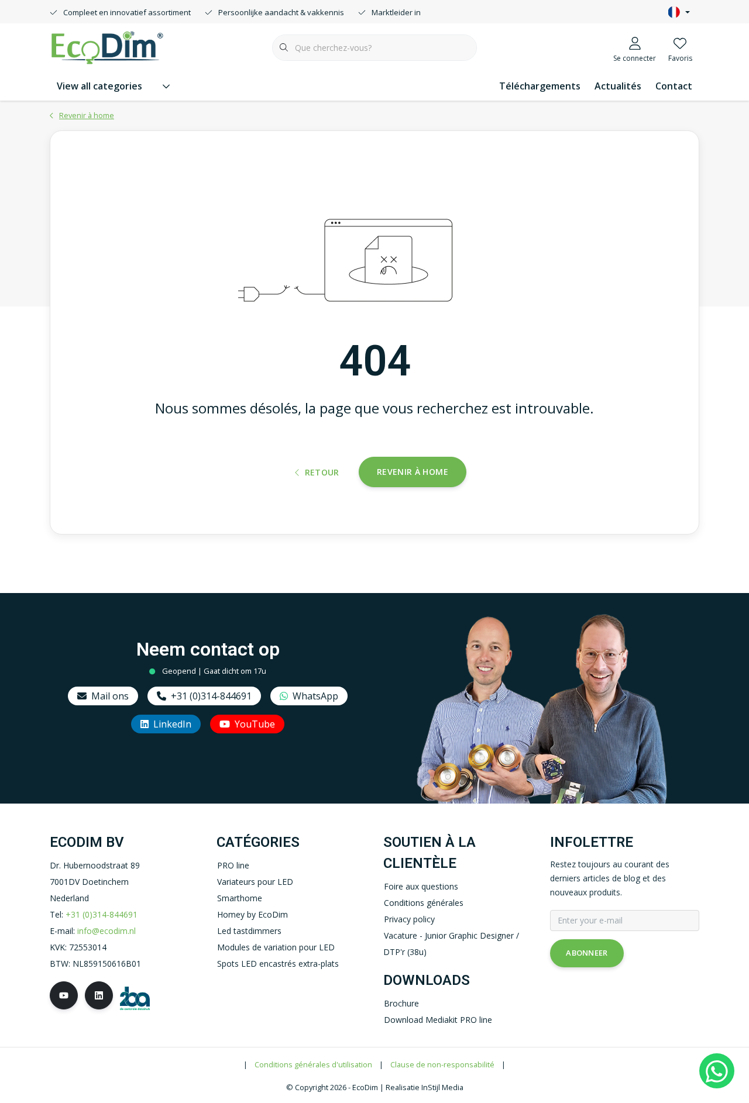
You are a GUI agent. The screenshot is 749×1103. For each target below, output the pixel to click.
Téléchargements (539, 86)
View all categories (99, 86)
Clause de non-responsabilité (442, 1064)
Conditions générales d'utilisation (313, 1064)
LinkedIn (172, 724)
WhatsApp (315, 696)
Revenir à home (412, 471)
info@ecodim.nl (106, 930)
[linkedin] (99, 995)
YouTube (255, 724)
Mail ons (110, 696)
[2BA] (135, 996)
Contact (673, 86)
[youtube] (64, 995)
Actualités (618, 86)
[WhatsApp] (716, 1070)
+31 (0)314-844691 (211, 696)
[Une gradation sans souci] (107, 46)
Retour (322, 472)
